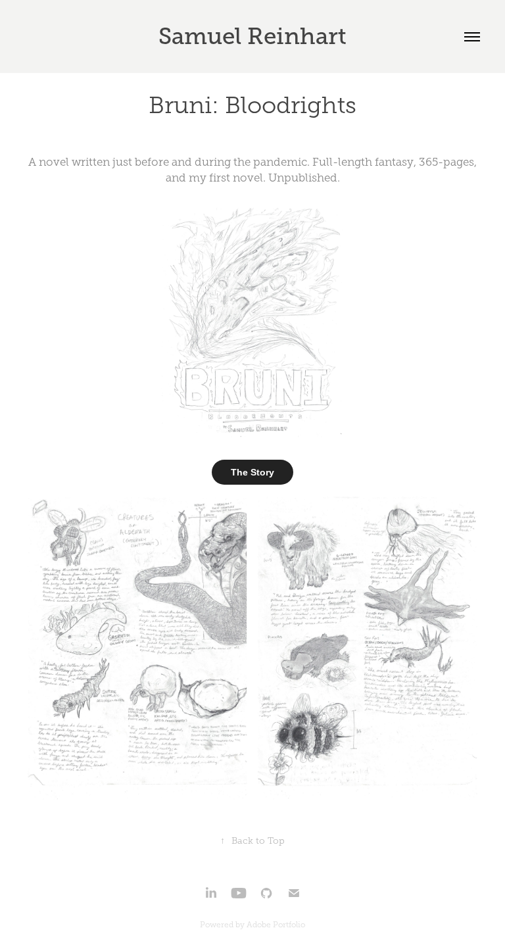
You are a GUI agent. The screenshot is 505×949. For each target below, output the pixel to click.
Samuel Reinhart (252, 36)
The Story (252, 472)
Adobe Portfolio (276, 924)
